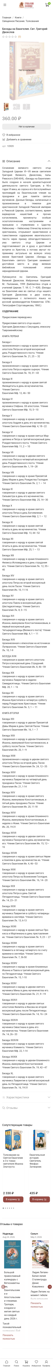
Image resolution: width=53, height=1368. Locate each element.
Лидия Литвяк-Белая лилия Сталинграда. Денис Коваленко (40, 1279)
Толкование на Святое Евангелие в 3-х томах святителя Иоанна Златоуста (13, 1160)
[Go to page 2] (5, 1208)
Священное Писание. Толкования (20, 21)
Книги (18, 17)
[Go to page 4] (9, 1208)
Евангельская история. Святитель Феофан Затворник (37, 1160)
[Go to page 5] (11, 1208)
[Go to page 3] (7, 1208)
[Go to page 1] (3, 1208)
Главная (6, 17)
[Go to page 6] (13, 1208)
